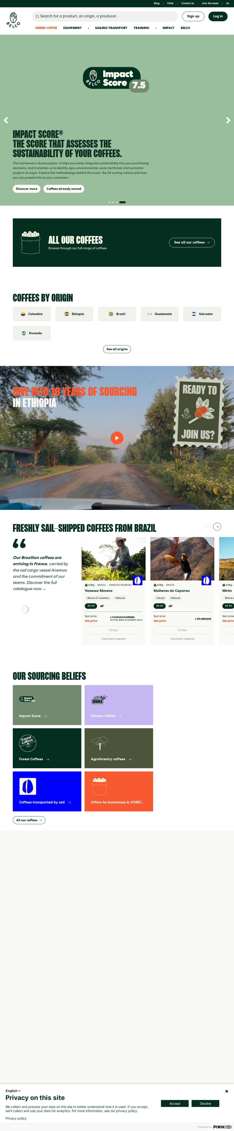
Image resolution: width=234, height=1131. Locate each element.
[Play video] (117, 438)
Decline (205, 1103)
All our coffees (26, 820)
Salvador (206, 314)
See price (91, 621)
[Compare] (139, 551)
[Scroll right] (217, 527)
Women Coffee (103, 716)
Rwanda (35, 333)
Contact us (187, 3)
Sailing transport (111, 28)
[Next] (227, 120)
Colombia (35, 314)
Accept (175, 1103)
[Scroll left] (207, 527)
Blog (157, 3)
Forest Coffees (31, 759)
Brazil (120, 314)
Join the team (210, 3)
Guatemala (163, 314)
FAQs (170, 3)
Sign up (193, 16)
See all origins (117, 349)
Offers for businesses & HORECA (117, 802)
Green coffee (46, 28)
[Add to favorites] (139, 543)
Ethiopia (78, 314)
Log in (218, 16)
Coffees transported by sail (42, 802)
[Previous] (7, 120)
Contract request (114, 639)
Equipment (72, 28)
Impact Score (30, 716)
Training (141, 28)
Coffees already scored (64, 189)
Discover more (26, 189)
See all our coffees (189, 242)
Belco (185, 28)
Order (113, 630)
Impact (168, 28)
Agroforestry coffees (108, 759)
